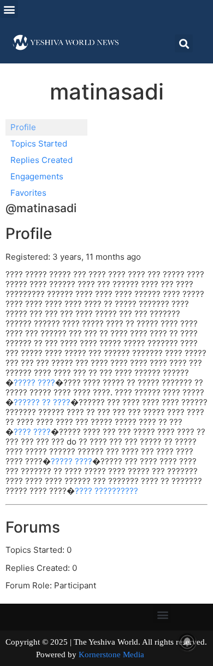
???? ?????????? (106, 491)
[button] (9, 9)
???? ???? (32, 432)
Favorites (28, 193)
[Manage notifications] (187, 642)
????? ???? (34, 382)
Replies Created (41, 160)
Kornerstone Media (111, 654)
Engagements (36, 176)
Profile (23, 127)
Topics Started (38, 143)
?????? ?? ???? (42, 402)
